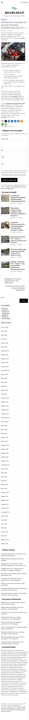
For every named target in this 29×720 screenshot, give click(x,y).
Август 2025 (4, 374)
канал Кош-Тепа (8, 695)
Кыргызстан (5, 310)
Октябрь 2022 (5, 508)
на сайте (22, 38)
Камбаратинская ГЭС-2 (9, 126)
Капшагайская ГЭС (5, 660)
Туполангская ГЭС (13, 684)
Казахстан (4, 308)
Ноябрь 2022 (4, 504)
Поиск (2, 297)
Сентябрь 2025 (5, 370)
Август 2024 (4, 421)
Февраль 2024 (5, 445)
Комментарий (5, 139)
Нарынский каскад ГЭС (14, 667)
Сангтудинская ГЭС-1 (21, 674)
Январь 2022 (4, 543)
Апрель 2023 (4, 484)
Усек (20, 686)
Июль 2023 (4, 472)
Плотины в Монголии (11, 599)
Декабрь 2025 (5, 358)
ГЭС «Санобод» (23, 655)
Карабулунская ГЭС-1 (14, 660)
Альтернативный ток (20, 709)
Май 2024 (4, 433)
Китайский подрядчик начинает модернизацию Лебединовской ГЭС (18, 198)
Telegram (10, 706)
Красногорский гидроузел (12, 664)
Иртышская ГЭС (4, 657)
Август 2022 (4, 516)
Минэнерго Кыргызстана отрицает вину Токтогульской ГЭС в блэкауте (18, 212)
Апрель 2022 (4, 531)
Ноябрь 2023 (4, 457)
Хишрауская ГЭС (12, 689)
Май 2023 (4, 480)
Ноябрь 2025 (4, 362)
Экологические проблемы (14, 693)
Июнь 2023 (4, 476)
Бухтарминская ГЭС (23, 652)
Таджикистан (5, 311)
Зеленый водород (10, 709)
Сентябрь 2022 (5, 512)
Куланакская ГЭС (22, 664)
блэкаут (3, 695)
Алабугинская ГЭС (10, 650)
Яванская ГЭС (24, 693)
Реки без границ (12, 674)
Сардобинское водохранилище (16, 676)
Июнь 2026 (4, 335)
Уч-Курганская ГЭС (14, 688)
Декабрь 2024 (5, 406)
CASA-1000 (3, 650)
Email (3, 157)
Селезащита (4, 679)
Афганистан (5, 316)
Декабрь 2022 (5, 500)
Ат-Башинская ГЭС (10, 652)
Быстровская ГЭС (5, 653)
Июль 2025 (4, 378)
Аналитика (3, 652)
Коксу (5, 664)
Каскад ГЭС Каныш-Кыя (18, 662)
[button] (2, 121)
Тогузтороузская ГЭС (6, 683)
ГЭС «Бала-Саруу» (15, 655)
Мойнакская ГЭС (5, 667)
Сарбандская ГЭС (5, 676)
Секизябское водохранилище (18, 677)
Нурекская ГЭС (15, 671)
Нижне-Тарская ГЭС (21, 669)
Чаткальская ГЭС (22, 689)
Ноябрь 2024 (4, 410)
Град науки (7, 711)
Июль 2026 (4, 331)
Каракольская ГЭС (8, 662)
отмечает (3, 117)
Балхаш (17, 652)
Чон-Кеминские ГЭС (5, 691)
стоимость (14, 96)
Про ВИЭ (3, 709)
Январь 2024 (4, 449)
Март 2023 (4, 488)
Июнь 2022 (4, 524)
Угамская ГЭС (16, 686)
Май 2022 (4, 528)
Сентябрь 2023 (5, 465)
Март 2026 (4, 347)
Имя (2, 150)
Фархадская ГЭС (4, 689)
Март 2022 (4, 535)
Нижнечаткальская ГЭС (6, 671)
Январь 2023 (4, 496)
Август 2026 (4, 327)
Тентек (20, 681)
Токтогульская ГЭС (15, 683)
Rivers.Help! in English (20, 706)
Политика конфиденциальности (8, 708)
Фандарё (21, 688)
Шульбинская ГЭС (24, 691)
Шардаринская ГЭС (15, 691)
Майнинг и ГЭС (22, 665)
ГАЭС (9, 655)
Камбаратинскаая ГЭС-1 (6, 658)
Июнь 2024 (4, 429)
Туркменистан (6, 313)
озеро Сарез (15, 695)
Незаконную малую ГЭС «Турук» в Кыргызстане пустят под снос (18, 239)
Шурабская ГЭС (4, 693)
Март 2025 (4, 394)
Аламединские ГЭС (19, 650)
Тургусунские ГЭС (21, 684)
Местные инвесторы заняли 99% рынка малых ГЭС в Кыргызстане (18, 252)
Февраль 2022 (5, 539)
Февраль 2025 (5, 398)
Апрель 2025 (4, 390)
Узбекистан (5, 315)
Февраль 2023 (5, 492)
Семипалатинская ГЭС (12, 679)
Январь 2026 (4, 354)
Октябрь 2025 (5, 366)
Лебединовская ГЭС (13, 665)
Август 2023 (4, 469)
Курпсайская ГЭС (5, 665)
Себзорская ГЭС (7, 677)
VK (14, 706)
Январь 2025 (4, 402)
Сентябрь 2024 (5, 417)
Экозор (3, 711)
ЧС (17, 689)
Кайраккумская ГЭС (21, 657)
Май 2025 (4, 386)
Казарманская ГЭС (13, 657)
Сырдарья (16, 681)
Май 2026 (4, 339)
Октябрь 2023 (5, 461)
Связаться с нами (21, 708)
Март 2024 (4, 441)
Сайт (2, 164)
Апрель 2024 (4, 437)
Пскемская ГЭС (4, 674)
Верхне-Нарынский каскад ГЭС (16, 653)
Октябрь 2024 (5, 413)
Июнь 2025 (4, 382)
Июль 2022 (4, 520)
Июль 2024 (4, 425)
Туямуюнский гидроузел (6, 686)
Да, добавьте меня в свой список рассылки (14, 175)
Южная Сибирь (6, 318)
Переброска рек (19, 672)
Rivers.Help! (14, 12)
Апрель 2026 (4, 343)
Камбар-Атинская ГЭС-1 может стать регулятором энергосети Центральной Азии (18, 265)
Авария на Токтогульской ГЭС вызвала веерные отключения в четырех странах (18, 226)
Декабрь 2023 (5, 453)
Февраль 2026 (5, 351)
